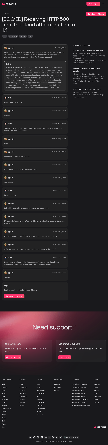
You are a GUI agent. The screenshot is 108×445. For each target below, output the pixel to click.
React (4, 390)
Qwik (3, 421)
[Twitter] (37, 437)
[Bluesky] (53, 437)
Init (38, 396)
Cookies (70, 441)
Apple (4, 415)
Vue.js (4, 393)
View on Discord (97, 14)
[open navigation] (103, 4)
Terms (57, 441)
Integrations (41, 390)
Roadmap (40, 405)
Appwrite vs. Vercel (78, 393)
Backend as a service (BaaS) (81, 405)
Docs (38, 387)
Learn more (64, 357)
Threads (40, 399)
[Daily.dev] (49, 437)
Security (96, 402)
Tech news (40, 415)
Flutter (4, 412)
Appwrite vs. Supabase (79, 384)
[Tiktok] (56, 437)
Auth (21, 384)
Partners (57, 390)
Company (97, 384)
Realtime (22, 399)
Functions (23, 393)
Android (4, 418)
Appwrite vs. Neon (78, 390)
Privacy (63, 441)
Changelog (40, 402)
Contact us (97, 396)
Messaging (23, 396)
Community (41, 393)
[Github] (34, 437)
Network (22, 405)
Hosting (22, 402)
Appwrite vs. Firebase (79, 387)
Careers (96, 390)
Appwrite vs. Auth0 (78, 402)
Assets (96, 399)
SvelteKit (5, 399)
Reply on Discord (16, 296)
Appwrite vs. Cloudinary (80, 399)
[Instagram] (60, 437)
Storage (22, 390)
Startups (57, 384)
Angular (4, 405)
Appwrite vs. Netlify (78, 396)
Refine (4, 402)
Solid (3, 427)
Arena (39, 412)
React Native (6, 409)
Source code (41, 409)
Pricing (96, 387)
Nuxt (3, 396)
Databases (23, 387)
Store (95, 393)
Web (3, 384)
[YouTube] (45, 437)
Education (57, 387)
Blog (38, 384)
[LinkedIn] (41, 437)
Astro (4, 424)
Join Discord (14, 357)
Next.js (4, 387)
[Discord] (30, 437)
